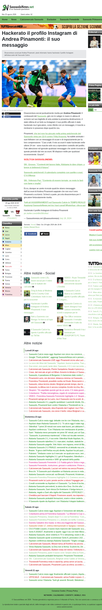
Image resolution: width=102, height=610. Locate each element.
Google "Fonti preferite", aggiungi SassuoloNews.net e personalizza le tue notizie (65, 357)
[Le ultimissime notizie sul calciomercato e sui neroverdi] (18, 7)
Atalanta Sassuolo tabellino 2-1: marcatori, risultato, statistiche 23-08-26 (60, 441)
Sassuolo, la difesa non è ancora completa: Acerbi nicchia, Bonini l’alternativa (63, 387)
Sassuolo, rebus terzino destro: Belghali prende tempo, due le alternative (61, 384)
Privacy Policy (72, 591)
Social (33, 225)
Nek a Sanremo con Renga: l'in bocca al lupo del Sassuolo (42, 320)
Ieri (95, 110)
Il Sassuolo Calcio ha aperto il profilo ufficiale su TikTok (41, 332)
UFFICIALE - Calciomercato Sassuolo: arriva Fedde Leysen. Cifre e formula (62, 577)
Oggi (90, 110)
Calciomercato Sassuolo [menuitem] (31, 19)
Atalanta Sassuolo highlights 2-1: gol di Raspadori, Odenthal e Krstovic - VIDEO (64, 456)
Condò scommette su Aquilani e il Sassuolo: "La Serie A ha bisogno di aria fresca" (65, 483)
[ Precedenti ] (12, 218)
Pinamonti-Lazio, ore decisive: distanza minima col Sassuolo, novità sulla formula (65, 378)
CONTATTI (69, 595)
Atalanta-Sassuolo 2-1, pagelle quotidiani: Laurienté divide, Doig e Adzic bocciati (64, 402)
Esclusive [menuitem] (51, 19)
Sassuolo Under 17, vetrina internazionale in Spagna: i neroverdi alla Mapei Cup (64, 526)
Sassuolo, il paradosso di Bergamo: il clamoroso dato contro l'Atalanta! (60, 375)
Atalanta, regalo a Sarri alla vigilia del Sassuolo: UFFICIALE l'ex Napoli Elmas (63, 492)
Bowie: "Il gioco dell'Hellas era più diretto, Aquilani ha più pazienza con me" (62, 450)
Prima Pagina (95, 85)
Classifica (7, 223)
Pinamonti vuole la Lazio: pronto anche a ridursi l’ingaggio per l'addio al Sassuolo (65, 480)
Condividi (31, 234)
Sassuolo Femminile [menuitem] (69, 19)
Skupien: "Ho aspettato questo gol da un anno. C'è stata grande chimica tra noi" (64, 390)
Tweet (46, 234)
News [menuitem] (14, 19)
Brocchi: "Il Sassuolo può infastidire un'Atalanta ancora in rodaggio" (58, 471)
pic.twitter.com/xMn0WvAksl (36, 213)
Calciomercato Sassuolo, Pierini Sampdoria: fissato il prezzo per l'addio (60, 369)
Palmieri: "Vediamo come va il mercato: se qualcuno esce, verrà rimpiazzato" (62, 453)
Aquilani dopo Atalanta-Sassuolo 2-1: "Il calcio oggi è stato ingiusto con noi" (62, 423)
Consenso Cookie (58, 591)
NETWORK (48, 595)
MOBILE (78, 595)
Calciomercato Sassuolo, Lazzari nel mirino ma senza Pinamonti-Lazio (60, 468)
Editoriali (93, 32)
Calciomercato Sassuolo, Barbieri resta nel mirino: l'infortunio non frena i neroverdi (65, 550)
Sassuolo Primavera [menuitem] (92, 19)
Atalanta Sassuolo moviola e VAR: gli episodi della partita (54, 459)
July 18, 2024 (65, 218)
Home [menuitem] (5, 19)
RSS (84, 595)
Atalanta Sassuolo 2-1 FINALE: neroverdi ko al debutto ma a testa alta (59, 447)
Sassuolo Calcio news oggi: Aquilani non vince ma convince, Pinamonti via (62, 354)
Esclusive (93, 149)
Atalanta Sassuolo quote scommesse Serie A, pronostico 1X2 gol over (59, 538)
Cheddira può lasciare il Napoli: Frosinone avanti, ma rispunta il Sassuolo (61, 495)
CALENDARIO (58, 595)
